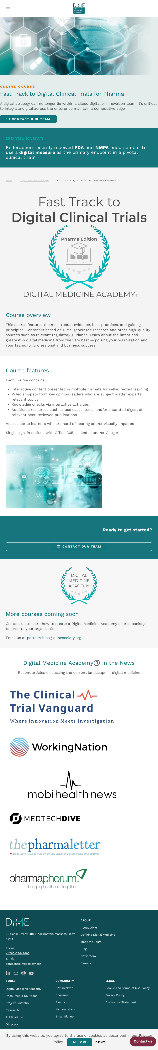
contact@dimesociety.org (23, 963)
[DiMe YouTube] (31, 972)
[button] (8, 8)
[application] (143, 1042)
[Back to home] (79, 8)
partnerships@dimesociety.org (54, 638)
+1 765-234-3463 (17, 953)
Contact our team (31, 119)
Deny (100, 1042)
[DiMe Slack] (23, 972)
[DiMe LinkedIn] (8, 972)
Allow (79, 1042)
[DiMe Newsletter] (15, 972)
